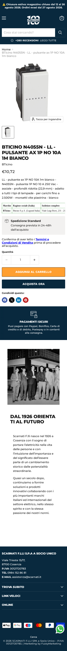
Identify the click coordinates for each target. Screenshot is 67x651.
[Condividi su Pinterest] (25, 300)
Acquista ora (34, 284)
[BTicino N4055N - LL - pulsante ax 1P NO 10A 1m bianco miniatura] (8, 132)
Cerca (33, 636)
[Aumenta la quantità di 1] (34, 259)
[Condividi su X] (12, 300)
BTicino (7, 164)
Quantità (7, 252)
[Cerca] (60, 32)
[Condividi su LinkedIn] (18, 300)
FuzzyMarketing (51, 643)
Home (6, 49)
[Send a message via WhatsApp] (60, 629)
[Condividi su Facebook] (4, 300)
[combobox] (28, 32)
